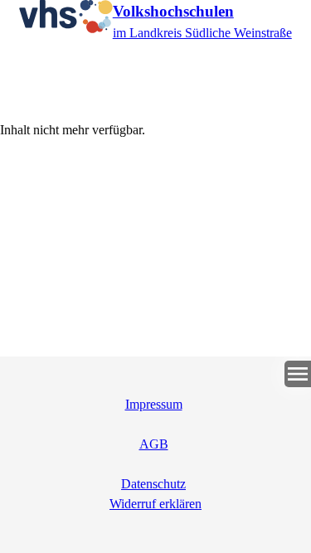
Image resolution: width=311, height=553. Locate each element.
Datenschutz (153, 484)
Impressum (153, 404)
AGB (153, 444)
